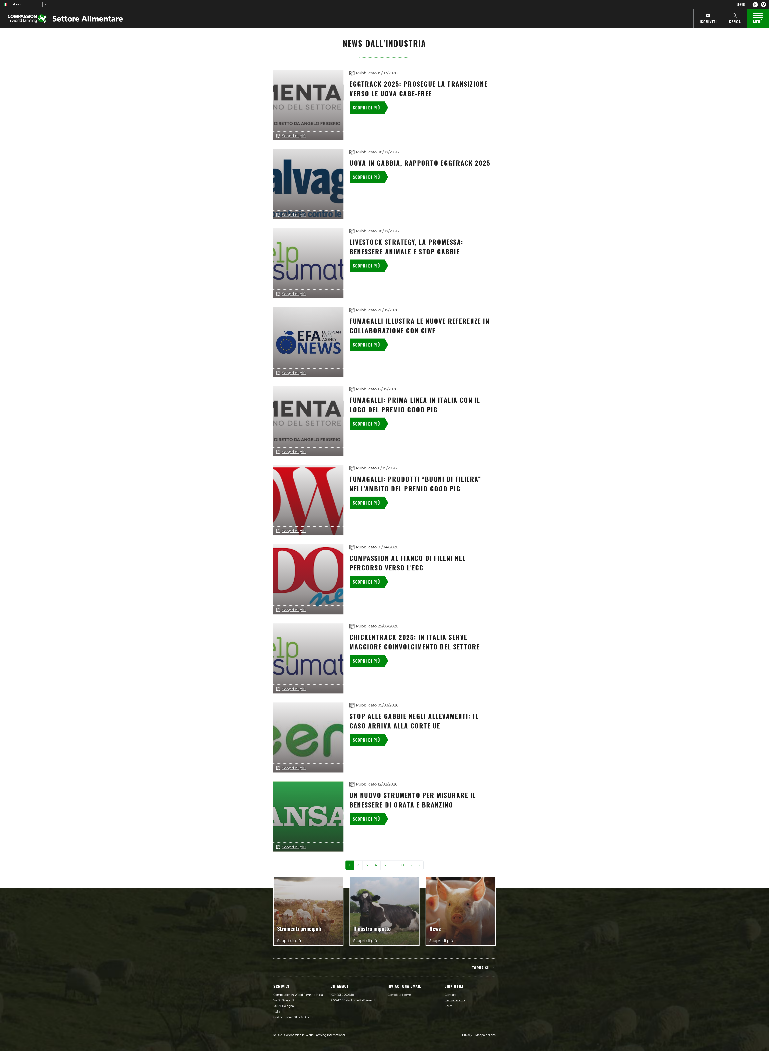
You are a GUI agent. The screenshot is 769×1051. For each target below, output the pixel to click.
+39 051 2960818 (342, 995)
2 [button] (358, 865)
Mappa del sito (485, 1035)
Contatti (450, 995)
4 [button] (375, 865)
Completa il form (399, 995)
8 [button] (403, 865)
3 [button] (367, 865)
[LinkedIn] (755, 4)
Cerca (449, 1006)
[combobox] (10, 4)
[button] (393, 865)
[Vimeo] (763, 4)
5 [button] (385, 865)
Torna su (481, 967)
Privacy (467, 1035)
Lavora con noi (455, 1000)
